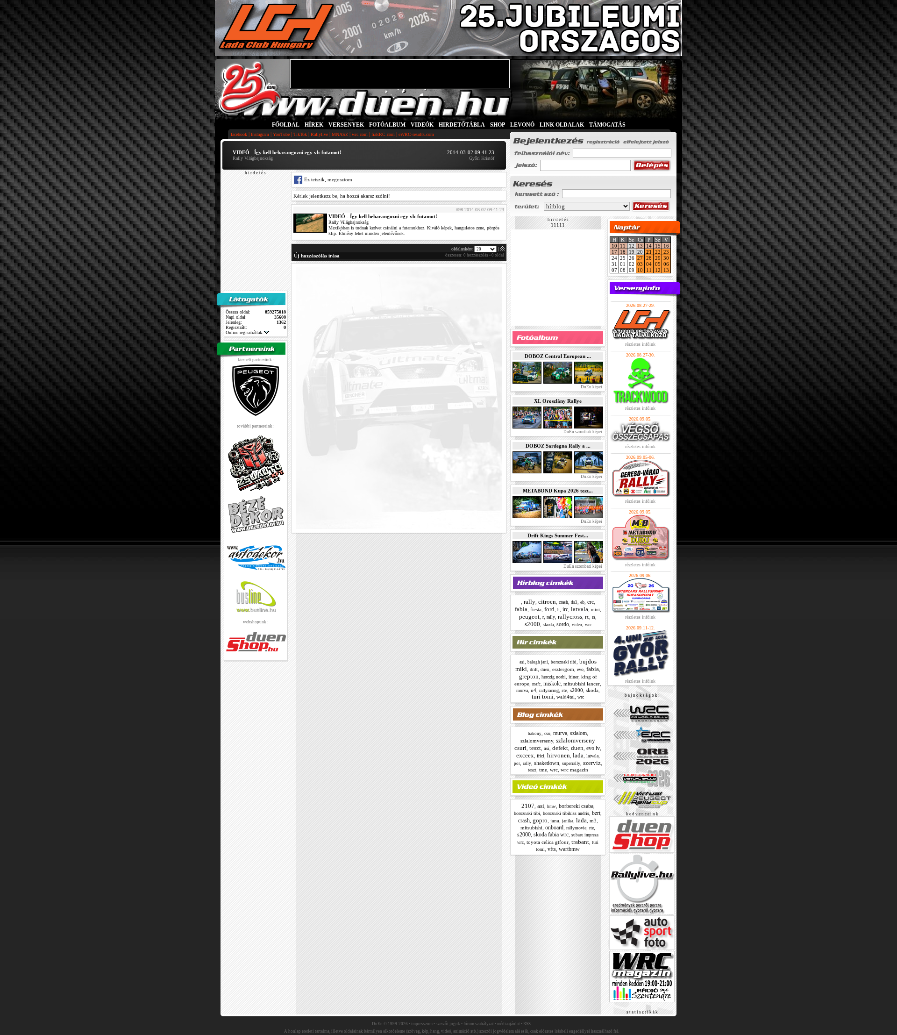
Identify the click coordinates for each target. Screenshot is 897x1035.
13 (640, 246)
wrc (588, 624)
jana (554, 820)
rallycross (570, 616)
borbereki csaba (576, 806)
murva (522, 690)
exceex (525, 755)
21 (649, 252)
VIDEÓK (422, 124)
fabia (521, 609)
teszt (535, 747)
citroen (547, 601)
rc (587, 617)
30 (666, 258)
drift (534, 669)
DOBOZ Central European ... (558, 356)
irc (565, 609)
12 (658, 270)
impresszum (422, 1023)
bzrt (596, 813)
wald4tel (565, 697)
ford (549, 609)
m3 (593, 820)
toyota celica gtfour (548, 842)
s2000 (532, 624)
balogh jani (537, 662)
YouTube (281, 134)
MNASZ (340, 134)
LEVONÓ (523, 124)
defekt (560, 747)
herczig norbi (553, 676)
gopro (540, 820)
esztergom (563, 669)
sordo (562, 624)
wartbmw (569, 849)
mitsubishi (531, 827)
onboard (554, 827)
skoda (548, 624)
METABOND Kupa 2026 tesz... (558, 490)
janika (567, 821)
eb (582, 602)
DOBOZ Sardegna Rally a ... (558, 446)
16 (666, 246)
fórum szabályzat (478, 1023)
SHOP (497, 124)
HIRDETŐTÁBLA (462, 124)
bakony (534, 733)
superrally (571, 763)
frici (540, 755)
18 (623, 252)
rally (529, 601)
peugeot (529, 616)
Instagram (260, 134)
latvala (579, 609)
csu (547, 733)
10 (614, 246)
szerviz (592, 762)
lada (578, 755)
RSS (527, 1023)
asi (522, 662)
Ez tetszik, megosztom (327, 179)
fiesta (535, 609)
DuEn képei (591, 387)
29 (658, 258)
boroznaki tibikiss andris (566, 813)
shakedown (546, 763)
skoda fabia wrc (551, 834)
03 (640, 264)
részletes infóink (640, 344)
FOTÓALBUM (387, 124)
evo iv (593, 748)
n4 (533, 690)
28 (649, 258)
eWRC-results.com (416, 134)
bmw (551, 806)
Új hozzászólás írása (317, 255)
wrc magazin (574, 769)
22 (658, 252)
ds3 (574, 602)
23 (666, 252)
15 (658, 246)
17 (614, 252)
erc (590, 602)
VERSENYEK (346, 124)
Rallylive (319, 134)
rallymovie (576, 827)
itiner (573, 676)
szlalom (578, 733)
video (577, 624)
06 (666, 264)
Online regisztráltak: (244, 332)
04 (649, 264)
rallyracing (549, 690)
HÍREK (314, 124)
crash (563, 602)
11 (623, 246)
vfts (552, 849)
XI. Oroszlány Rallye (558, 401)
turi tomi (543, 696)
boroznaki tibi (564, 662)
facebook (239, 134)
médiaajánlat (508, 1023)
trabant (580, 841)
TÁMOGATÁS (607, 124)
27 (640, 258)
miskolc (552, 683)
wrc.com (360, 134)
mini (595, 609)
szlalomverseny (536, 740)
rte (564, 690)
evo (580, 669)
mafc (536, 684)
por (517, 763)
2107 (527, 805)
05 (658, 264)
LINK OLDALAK (562, 124)
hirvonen (558, 755)
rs (593, 617)
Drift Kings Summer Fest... (557, 535)
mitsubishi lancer (581, 683)
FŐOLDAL (285, 124)
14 (649, 246)
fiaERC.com (383, 134)
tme (543, 769)
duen (545, 669)
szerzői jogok (448, 1023)
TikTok (300, 134)
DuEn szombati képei (582, 431)
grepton (529, 676)
